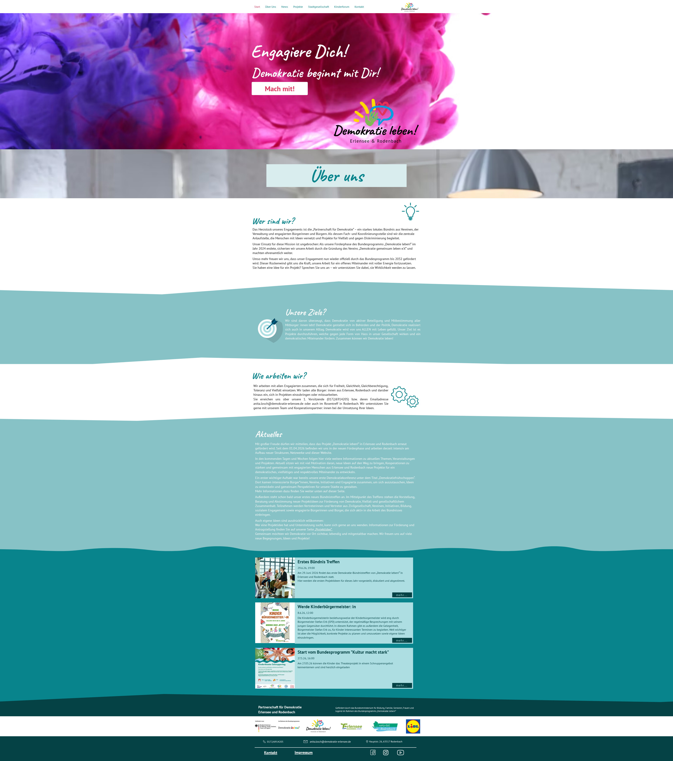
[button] (271, 6)
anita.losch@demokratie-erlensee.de (278, 404)
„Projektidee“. (323, 529)
